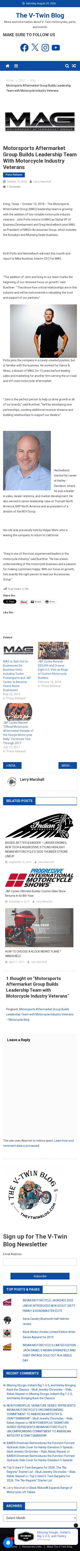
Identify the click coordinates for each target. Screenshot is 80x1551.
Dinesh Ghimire (49, 1542)
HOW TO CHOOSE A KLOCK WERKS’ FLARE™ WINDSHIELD (33, 954)
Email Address (12, 1254)
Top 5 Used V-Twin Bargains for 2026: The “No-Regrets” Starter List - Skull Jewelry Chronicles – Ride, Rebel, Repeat (41, 1472)
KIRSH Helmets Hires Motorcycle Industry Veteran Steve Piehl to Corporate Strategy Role (69, 765)
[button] (43, 331)
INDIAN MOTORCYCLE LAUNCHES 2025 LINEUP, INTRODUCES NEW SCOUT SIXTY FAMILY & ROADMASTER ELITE (49, 1305)
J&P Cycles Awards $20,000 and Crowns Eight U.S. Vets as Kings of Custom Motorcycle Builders (53, 669)
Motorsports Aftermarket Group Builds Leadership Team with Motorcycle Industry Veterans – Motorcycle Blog (39, 1014)
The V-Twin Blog (40, 15)
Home (13, 1546)
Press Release (14, 174)
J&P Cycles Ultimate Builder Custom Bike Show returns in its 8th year (35, 893)
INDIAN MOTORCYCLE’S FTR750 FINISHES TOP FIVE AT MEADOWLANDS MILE (15, 765)
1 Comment (13, 186)
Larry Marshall (42, 181)
